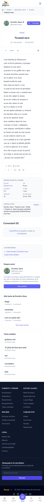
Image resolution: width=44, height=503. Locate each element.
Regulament (27, 427)
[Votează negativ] (11, 170)
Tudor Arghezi (28, 403)
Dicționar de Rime (8, 416)
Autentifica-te (15, 231)
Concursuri (27, 420)
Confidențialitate (8, 447)
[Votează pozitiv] (5, 170)
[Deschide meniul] (40, 4)
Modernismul (6, 400)
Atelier (9, 10)
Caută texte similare (11, 255)
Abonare (22, 478)
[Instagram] (18, 494)
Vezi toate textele (22, 325)
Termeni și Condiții (8, 444)
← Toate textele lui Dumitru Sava (16, 251)
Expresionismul (7, 403)
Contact (5, 451)
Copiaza (36, 204)
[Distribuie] (19, 170)
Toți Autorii (6, 424)
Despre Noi (6, 437)
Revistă (26, 424)
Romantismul (6, 393)
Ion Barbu (26, 407)
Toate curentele (7, 407)
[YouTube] (26, 494)
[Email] (30, 494)
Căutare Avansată (8, 420)
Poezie (31, 10)
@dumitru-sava (20, 10)
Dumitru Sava (8, 186)
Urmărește (35, 23)
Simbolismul (6, 396)
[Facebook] (14, 494)
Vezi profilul (22, 286)
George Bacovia (29, 396)
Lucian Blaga (28, 400)
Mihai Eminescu (29, 393)
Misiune (4, 440)
